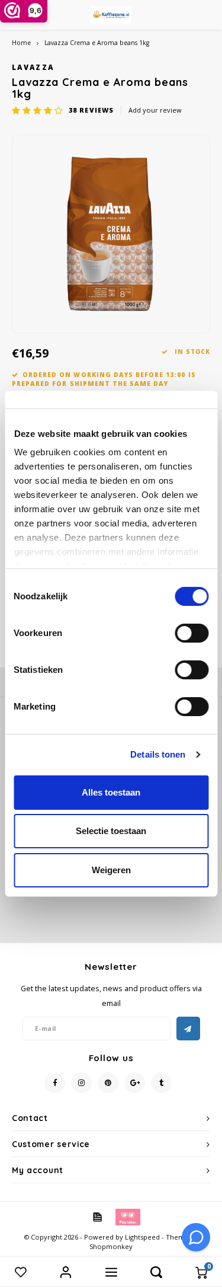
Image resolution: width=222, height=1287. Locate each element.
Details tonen (157, 754)
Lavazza (33, 67)
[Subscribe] (188, 1028)
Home (21, 43)
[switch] (191, 633)
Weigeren (111, 870)
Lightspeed (142, 1236)
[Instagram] (81, 1082)
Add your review (155, 110)
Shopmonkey (111, 1246)
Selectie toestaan (111, 831)
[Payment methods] (96, 1216)
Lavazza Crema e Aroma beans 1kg (96, 43)
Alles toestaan (111, 792)
